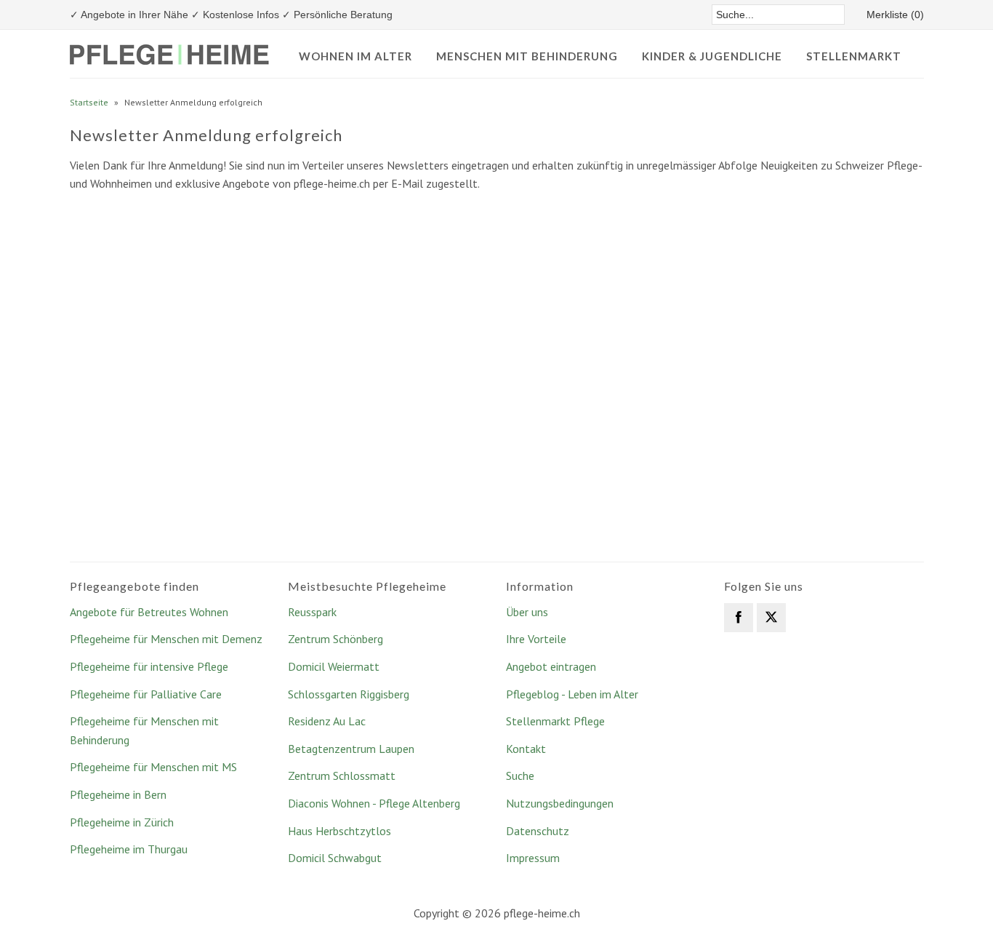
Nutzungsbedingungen (560, 803)
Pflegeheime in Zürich (122, 822)
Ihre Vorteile (536, 638)
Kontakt (526, 748)
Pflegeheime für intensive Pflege (149, 666)
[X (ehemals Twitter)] (771, 617)
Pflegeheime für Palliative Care (146, 694)
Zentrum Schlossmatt (341, 775)
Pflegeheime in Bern (118, 794)
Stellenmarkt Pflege (555, 721)
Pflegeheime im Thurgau (129, 849)
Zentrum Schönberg (335, 638)
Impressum (533, 857)
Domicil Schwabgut (335, 857)
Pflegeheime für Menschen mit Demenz (166, 638)
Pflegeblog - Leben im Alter (572, 694)
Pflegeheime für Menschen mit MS (153, 766)
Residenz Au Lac (327, 721)
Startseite (89, 102)
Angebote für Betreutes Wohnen (149, 612)
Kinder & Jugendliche (712, 56)
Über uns (527, 612)
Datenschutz (537, 831)
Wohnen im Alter (355, 56)
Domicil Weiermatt (333, 666)
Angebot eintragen (551, 666)
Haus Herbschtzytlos (339, 831)
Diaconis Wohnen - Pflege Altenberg (374, 803)
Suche (520, 775)
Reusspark (312, 612)
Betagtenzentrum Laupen (351, 748)
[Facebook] (738, 617)
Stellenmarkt (853, 56)
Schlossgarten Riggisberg (348, 694)
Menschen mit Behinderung (527, 56)
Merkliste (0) (895, 14)
